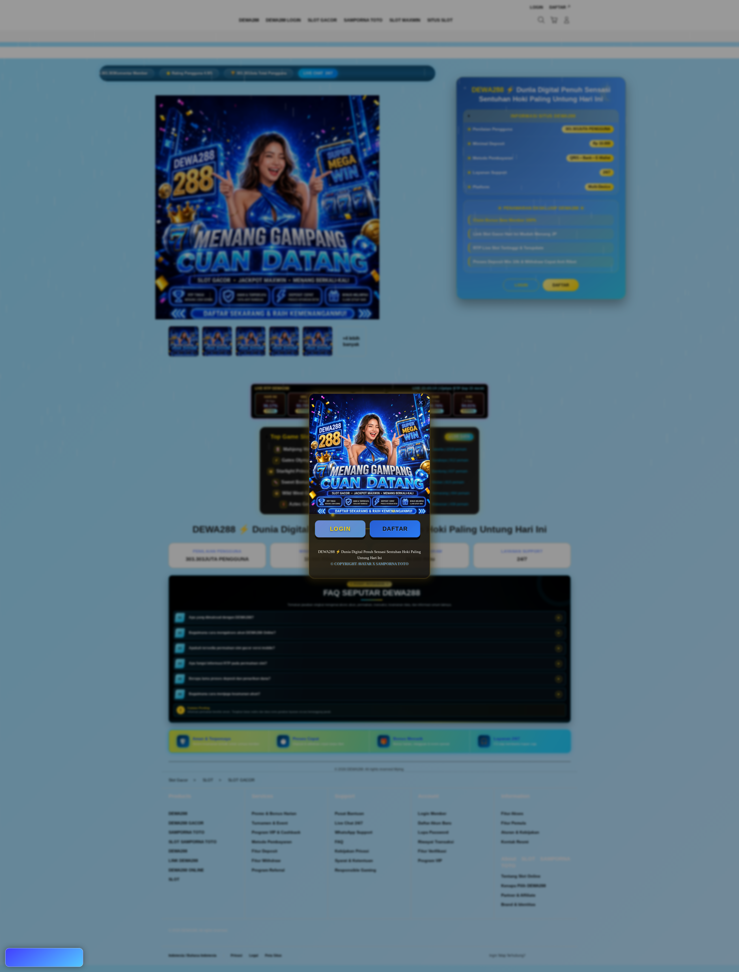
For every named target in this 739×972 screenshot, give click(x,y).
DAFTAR (395, 529)
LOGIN (340, 529)
